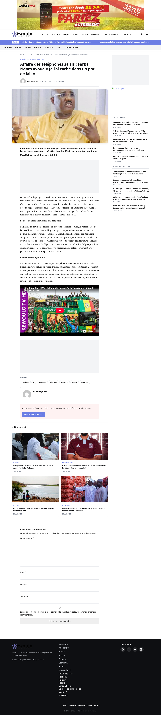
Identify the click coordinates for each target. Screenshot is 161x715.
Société (76, 35)
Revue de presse (66, 673)
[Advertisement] (59, 176)
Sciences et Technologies (70, 689)
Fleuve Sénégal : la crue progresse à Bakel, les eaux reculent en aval (118, 42)
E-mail (23, 584)
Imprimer (84, 382)
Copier (74, 382)
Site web (24, 596)
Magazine (63, 695)
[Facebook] (122, 649)
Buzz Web (95, 35)
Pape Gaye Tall (32, 81)
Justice (18, 47)
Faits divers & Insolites (36, 59)
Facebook (25, 382)
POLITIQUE (56, 35)
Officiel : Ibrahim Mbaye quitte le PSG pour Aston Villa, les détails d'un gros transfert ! (48, 42)
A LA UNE (45, 35)
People (62, 683)
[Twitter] (129, 649)
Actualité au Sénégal (110, 35)
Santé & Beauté (65, 686)
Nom (23, 572)
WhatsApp (42, 382)
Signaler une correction (33, 414)
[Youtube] (135, 649)
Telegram (64, 382)
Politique (63, 677)
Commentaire (27, 538)
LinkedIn (53, 382)
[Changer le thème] (147, 34)
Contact (65, 705)
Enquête (66, 35)
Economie (49, 47)
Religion (62, 680)
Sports (85, 35)
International (72, 47)
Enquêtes (72, 705)
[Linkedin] (141, 649)
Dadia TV (127, 35)
